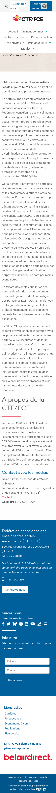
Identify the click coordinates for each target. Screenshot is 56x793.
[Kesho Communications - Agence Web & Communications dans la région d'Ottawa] (41, 789)
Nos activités (12, 42)
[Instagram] (21, 623)
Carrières (10, 713)
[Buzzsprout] (39, 623)
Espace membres (38, 6)
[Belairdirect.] (28, 757)
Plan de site (11, 733)
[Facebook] (3, 623)
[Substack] (45, 623)
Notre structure (14, 37)
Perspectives (12, 718)
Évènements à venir (16, 723)
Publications (12, 728)
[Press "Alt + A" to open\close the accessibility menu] (44, 6)
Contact (7, 497)
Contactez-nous (18, 6)
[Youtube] (32, 623)
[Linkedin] (26, 623)
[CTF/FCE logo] (28, 18)
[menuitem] (20, 6)
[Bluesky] (14, 623)
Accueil (13, 31)
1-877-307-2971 (15, 579)
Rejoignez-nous (37, 42)
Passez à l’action (41, 37)
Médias (26, 48)
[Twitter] (8, 623)
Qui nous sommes (32, 31)
